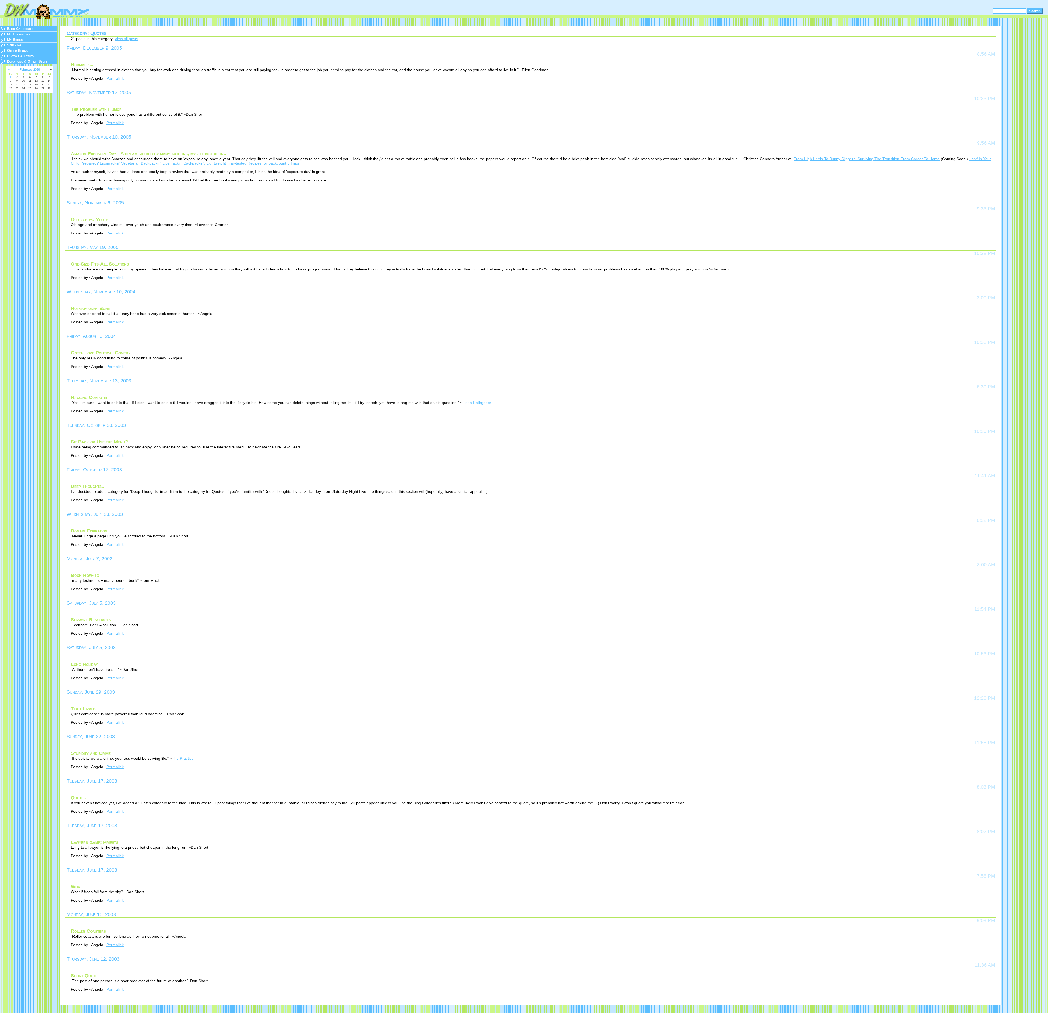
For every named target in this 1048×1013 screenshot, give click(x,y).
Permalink (115, 78)
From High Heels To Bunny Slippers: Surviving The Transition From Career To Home (867, 159)
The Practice (183, 758)
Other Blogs (17, 51)
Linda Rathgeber (476, 402)
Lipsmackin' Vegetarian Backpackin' (130, 163)
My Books (15, 40)
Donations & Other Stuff (27, 61)
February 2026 (30, 69)
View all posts (126, 39)
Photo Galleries (20, 56)
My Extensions (18, 34)
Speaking (14, 45)
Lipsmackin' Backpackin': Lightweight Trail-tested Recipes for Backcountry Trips (230, 163)
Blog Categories (20, 29)
